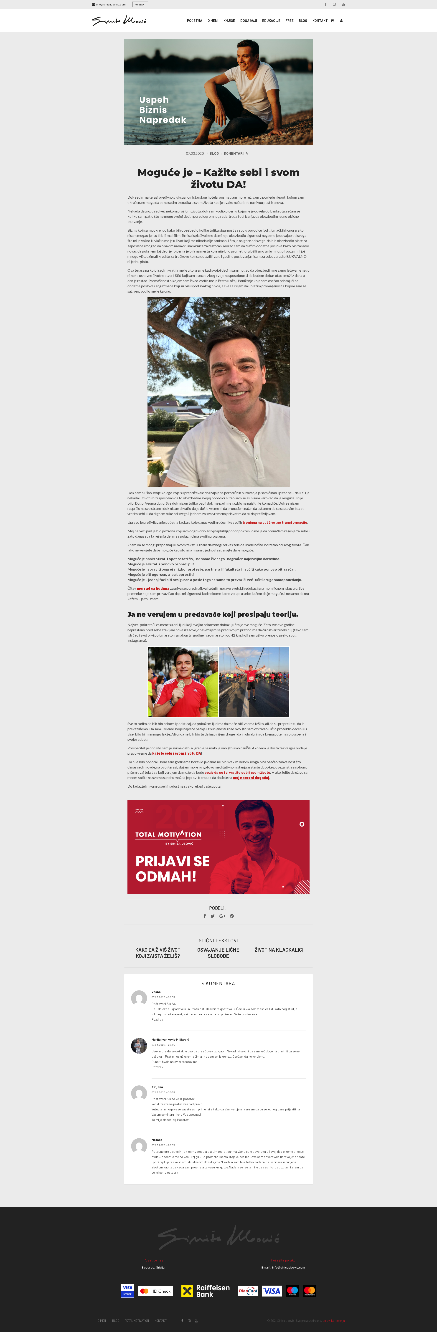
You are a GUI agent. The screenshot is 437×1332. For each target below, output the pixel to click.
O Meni (102, 1320)
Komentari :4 (236, 153)
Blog (214, 153)
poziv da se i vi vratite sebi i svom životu (237, 772)
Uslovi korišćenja (334, 1320)
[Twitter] (213, 916)
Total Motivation (137, 1320)
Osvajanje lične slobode (218, 953)
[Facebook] (204, 916)
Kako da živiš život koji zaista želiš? (157, 953)
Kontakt (161, 1320)
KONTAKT (140, 4)
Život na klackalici (279, 950)
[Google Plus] (222, 916)
